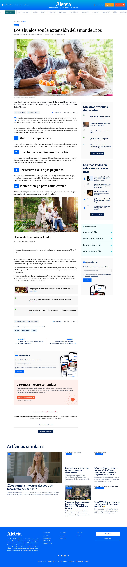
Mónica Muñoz (49, 35)
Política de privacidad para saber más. (47, 367)
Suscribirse (108, 534)
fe (9, 454)
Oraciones (9, 12)
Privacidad (86, 561)
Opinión (43, 12)
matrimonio (99, 454)
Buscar (27, 5)
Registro (108, 5)
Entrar (51, 425)
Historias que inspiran (24, 12)
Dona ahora (119, 5)
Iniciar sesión (100, 5)
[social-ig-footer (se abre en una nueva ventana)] (68, 556)
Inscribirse (19, 372)
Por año (79, 536)
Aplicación (62, 538)
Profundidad (52, 12)
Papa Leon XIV (106, 12)
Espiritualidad (62, 12)
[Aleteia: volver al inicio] (63, 4)
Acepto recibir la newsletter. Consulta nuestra (36, 367)
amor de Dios (25, 330)
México (115, 12)
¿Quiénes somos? (62, 561)
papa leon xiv (99, 488)
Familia (24, 21)
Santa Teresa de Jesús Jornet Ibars (70, 7)
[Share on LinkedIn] (68, 112)
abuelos (17, 330)
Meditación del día (93, 238)
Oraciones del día (92, 251)
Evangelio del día (92, 245)
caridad (69, 454)
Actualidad (95, 12)
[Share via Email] (74, 112)
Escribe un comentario (46, 431)
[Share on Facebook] (64, 112)
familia (34, 330)
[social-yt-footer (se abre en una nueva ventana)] (58, 556)
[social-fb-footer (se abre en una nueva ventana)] (62, 556)
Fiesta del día (90, 232)
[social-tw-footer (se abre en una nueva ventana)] (65, 556)
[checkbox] (15, 367)
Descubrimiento (74, 12)
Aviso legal (71, 561)
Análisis (35, 12)
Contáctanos (79, 561)
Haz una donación (51, 561)
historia (69, 488)
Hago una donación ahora (25, 397)
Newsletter (63, 536)
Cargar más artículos (97, 153)
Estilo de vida (85, 12)
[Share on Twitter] (71, 112)
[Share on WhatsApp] (77, 112)
